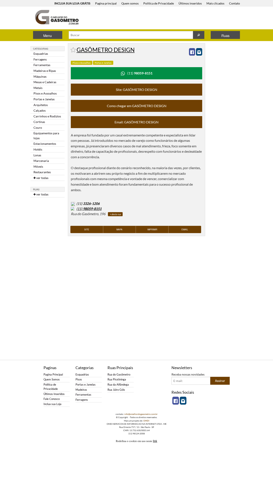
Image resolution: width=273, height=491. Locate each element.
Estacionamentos (44, 143)
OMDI (146, 420)
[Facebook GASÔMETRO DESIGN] (192, 52)
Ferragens (40, 59)
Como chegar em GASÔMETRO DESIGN (136, 106)
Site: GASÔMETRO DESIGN (136, 89)
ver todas (42, 178)
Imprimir (152, 229)
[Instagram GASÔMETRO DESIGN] (199, 52)
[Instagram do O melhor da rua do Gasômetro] (183, 401)
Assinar (220, 381)
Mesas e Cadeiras (44, 82)
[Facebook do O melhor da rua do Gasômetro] (175, 401)
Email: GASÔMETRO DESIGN (136, 122)
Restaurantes (42, 172)
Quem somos (130, 3)
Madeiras (81, 389)
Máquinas (39, 76)
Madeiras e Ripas (44, 70)
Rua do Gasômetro (118, 374)
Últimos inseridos (190, 3)
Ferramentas (41, 65)
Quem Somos (52, 379)
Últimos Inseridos (54, 394)
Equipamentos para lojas (46, 135)
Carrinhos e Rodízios (47, 116)
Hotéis (37, 149)
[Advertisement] (164, 18)
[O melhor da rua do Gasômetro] (56, 17)
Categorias (40, 48)
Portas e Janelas (44, 99)
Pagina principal (106, 3)
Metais (37, 88)
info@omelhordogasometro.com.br (141, 414)
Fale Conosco (52, 399)
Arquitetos (40, 105)
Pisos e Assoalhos (45, 93)
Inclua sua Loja (52, 404)
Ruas (225, 35)
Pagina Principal (53, 374)
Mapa (119, 229)
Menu (47, 35)
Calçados (39, 110)
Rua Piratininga (116, 379)
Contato (234, 3)
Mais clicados (215, 3)
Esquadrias (40, 53)
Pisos (79, 379)
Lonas (37, 155)
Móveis (38, 166)
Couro (37, 127)
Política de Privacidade (158, 3)
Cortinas (39, 122)
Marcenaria (41, 161)
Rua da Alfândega (118, 384)
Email (185, 229)
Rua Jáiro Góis (116, 389)
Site (86, 229)
